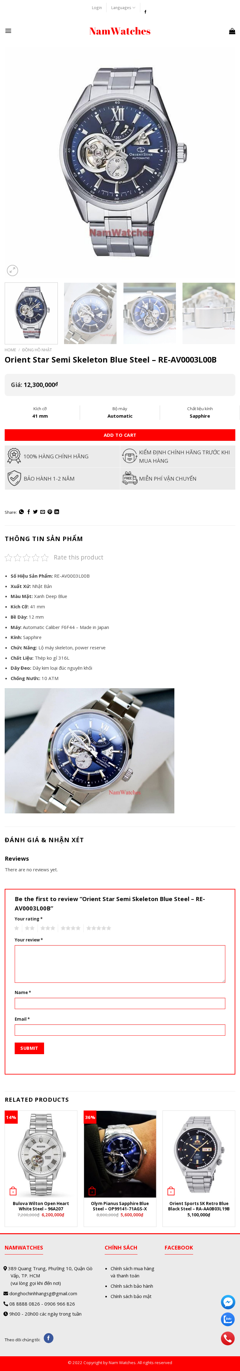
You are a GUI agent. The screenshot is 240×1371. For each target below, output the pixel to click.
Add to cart (120, 435)
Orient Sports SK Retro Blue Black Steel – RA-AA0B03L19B (199, 1206)
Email (22, 1019)
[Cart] (232, 31)
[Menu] (8, 30)
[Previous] (17, 162)
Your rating (28, 919)
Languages (121, 7)
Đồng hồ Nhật (37, 350)
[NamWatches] (120, 31)
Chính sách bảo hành (132, 1286)
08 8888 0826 (24, 1304)
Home (10, 350)
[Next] (222, 162)
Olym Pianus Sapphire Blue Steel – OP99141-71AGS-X (120, 1206)
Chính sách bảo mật (131, 1296)
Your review (29, 940)
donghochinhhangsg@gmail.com (43, 1293)
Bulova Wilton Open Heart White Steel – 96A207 (41, 1206)
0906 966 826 (59, 1304)
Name (23, 992)
